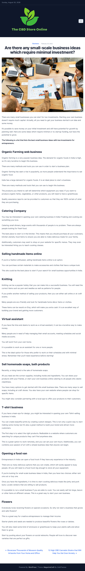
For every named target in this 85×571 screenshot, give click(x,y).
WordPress (32, 567)
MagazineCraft (49, 567)
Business (35, 43)
